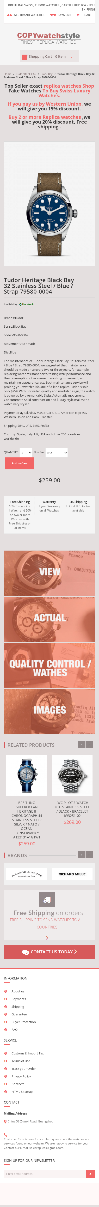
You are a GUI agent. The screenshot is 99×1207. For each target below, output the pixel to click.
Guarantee (19, 1014)
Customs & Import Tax (28, 1053)
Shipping (18, 1006)
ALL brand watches (29, 15)
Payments (19, 999)
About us (18, 991)
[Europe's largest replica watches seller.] (49, 37)
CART (88, 15)
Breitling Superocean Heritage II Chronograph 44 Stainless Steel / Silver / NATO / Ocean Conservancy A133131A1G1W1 (27, 819)
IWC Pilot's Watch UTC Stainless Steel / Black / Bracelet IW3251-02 (72, 809)
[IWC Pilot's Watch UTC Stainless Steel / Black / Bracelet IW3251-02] (72, 775)
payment (64, 15)
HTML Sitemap (22, 1091)
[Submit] (90, 1174)
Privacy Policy (21, 1076)
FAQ (15, 1029)
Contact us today (52, 952)
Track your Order (24, 1068)
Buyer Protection (24, 1022)
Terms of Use (21, 1061)
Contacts (18, 1084)
